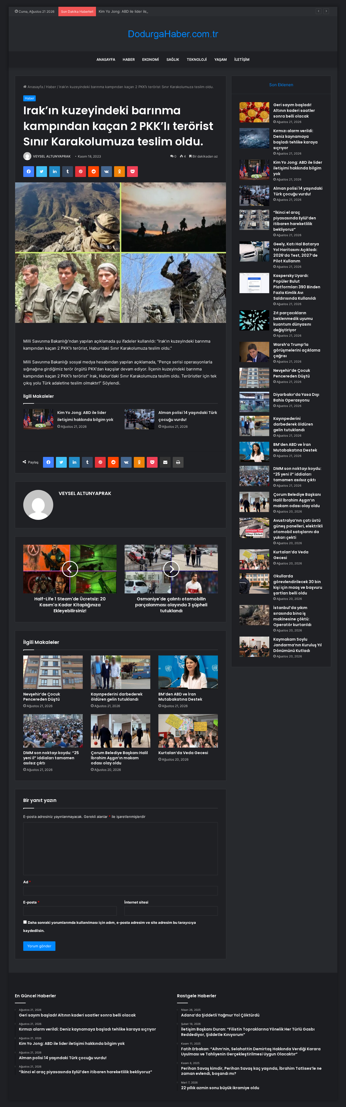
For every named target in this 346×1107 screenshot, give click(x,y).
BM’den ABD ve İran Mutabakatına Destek (180, 696)
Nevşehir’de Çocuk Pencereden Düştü (41, 696)
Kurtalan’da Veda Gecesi (183, 752)
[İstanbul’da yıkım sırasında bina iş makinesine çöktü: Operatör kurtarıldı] (254, 615)
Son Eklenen (281, 84)
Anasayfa (106, 59)
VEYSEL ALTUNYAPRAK (52, 156)
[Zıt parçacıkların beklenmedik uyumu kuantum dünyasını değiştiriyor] (254, 320)
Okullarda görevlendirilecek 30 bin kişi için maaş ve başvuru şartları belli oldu (297, 584)
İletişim (241, 59)
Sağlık (173, 59)
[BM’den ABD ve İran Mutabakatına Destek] (188, 672)
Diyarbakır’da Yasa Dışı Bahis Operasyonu (296, 397)
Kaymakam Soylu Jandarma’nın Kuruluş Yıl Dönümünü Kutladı (297, 645)
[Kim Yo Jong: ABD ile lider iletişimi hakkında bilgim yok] (38, 419)
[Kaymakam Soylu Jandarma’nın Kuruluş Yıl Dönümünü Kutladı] (254, 647)
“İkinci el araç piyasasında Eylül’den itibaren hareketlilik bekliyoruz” (294, 221)
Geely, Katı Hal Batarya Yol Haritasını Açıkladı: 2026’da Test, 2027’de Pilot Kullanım (296, 252)
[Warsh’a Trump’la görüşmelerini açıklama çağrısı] (254, 352)
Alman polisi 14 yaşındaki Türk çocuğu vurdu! (297, 191)
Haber (129, 59)
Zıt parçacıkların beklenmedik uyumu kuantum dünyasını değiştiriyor (293, 321)
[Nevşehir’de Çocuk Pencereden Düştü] (53, 672)
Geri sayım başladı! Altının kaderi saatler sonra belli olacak (294, 110)
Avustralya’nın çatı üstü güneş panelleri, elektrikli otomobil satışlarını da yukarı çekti (298, 529)
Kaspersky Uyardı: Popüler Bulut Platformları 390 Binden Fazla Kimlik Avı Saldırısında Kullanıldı (296, 287)
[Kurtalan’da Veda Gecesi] (188, 731)
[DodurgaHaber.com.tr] (173, 34)
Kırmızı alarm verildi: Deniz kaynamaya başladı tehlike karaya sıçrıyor (295, 139)
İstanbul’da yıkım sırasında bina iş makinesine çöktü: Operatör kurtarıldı (292, 616)
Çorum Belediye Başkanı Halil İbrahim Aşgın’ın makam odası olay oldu (119, 758)
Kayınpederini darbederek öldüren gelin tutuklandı (116, 696)
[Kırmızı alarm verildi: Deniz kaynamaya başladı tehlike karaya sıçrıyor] (254, 138)
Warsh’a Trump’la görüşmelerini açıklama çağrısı (296, 350)
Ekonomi (150, 59)
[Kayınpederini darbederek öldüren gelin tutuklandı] (120, 672)
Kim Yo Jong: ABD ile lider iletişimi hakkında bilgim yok (144, 11)
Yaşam (220, 59)
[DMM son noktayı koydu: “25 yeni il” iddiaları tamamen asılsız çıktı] (53, 731)
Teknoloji (197, 59)
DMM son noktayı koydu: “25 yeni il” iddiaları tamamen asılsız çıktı (51, 758)
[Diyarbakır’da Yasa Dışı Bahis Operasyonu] (254, 402)
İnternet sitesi (136, 902)
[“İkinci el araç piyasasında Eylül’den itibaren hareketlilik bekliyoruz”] (254, 220)
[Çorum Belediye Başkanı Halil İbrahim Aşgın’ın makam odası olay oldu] (120, 731)
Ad (27, 882)
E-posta (31, 902)
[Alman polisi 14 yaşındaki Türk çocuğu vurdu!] (139, 419)
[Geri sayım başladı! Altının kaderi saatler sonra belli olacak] (254, 112)
